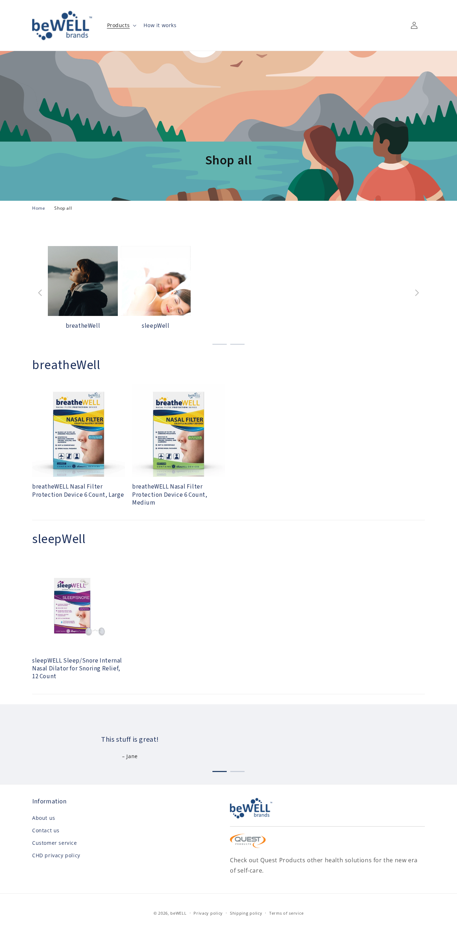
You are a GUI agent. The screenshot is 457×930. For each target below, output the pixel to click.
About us (43, 817)
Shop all (63, 208)
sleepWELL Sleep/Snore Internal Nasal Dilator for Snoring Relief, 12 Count (77, 668)
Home (38, 208)
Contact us (46, 830)
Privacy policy (208, 913)
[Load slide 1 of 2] (219, 342)
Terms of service (286, 913)
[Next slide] (417, 293)
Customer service (54, 842)
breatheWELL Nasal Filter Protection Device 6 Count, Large (78, 491)
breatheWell (83, 326)
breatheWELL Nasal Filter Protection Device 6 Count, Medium (169, 494)
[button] (121, 25)
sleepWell (155, 326)
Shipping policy (246, 913)
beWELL (178, 913)
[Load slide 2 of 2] (237, 342)
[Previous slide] (40, 293)
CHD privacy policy (56, 855)
